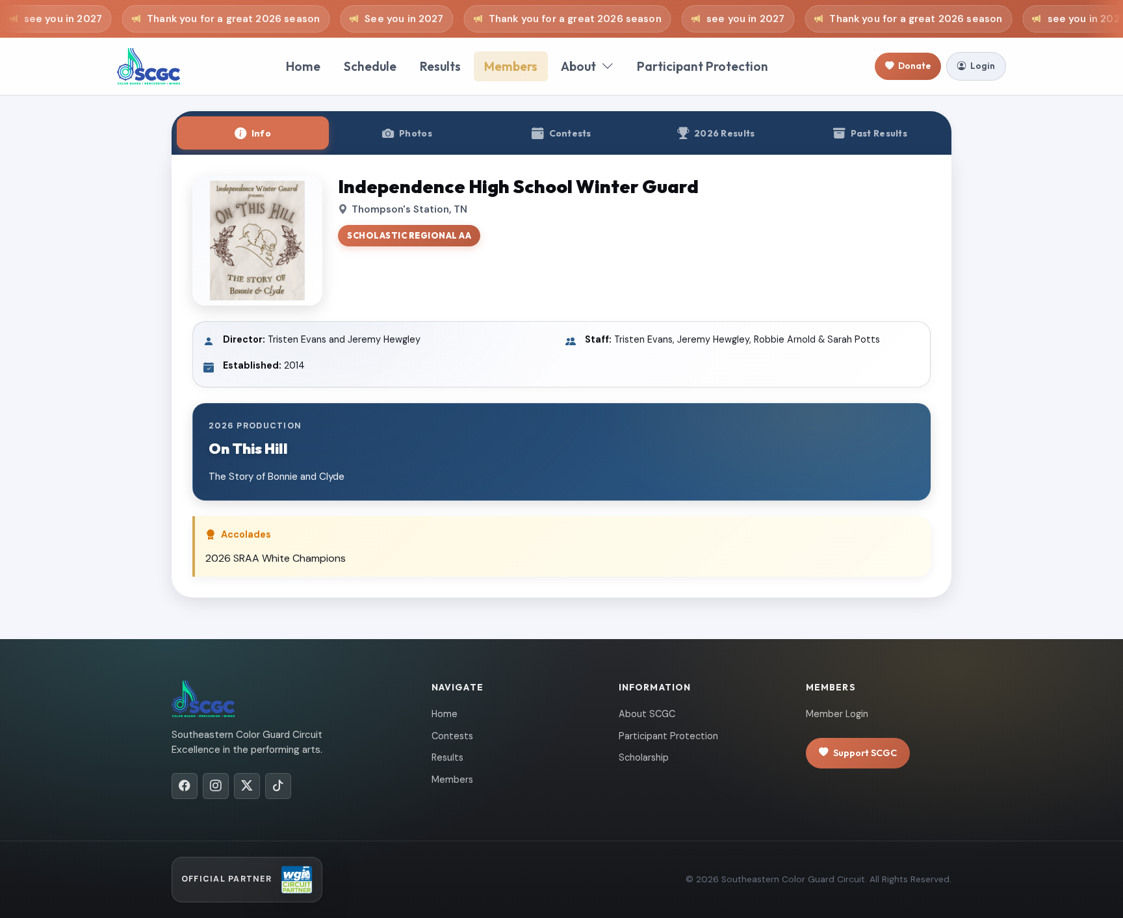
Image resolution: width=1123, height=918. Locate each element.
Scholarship (644, 757)
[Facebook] (185, 786)
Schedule (370, 66)
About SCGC (647, 714)
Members (510, 66)
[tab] (253, 133)
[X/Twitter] (247, 786)
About (578, 66)
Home (303, 66)
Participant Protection (702, 66)
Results (440, 66)
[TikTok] (278, 786)
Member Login (837, 714)
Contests (452, 736)
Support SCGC (865, 753)
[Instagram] (216, 786)
